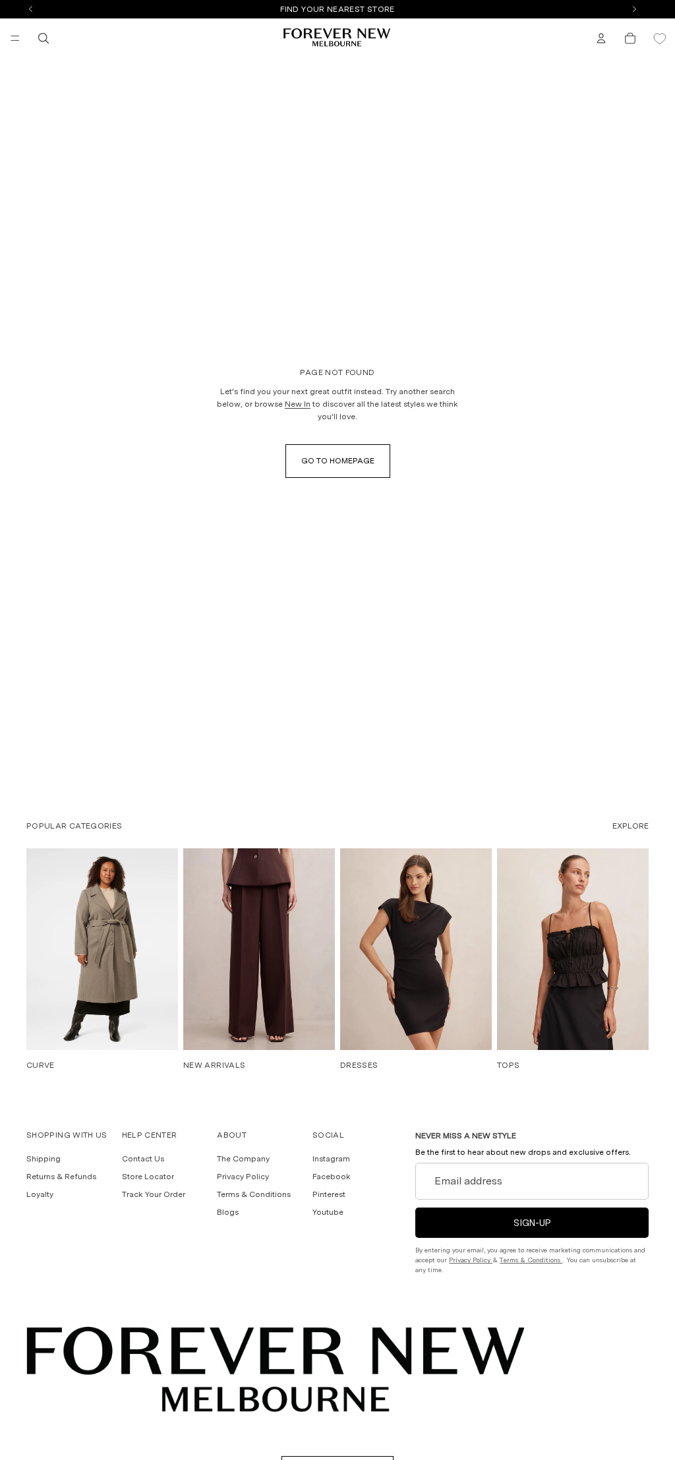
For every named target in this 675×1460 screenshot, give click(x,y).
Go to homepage (337, 460)
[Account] (601, 38)
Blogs (228, 1212)
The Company (243, 1158)
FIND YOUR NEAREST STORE (337, 9)
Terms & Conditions (254, 1194)
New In (297, 404)
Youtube (327, 1212)
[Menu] (15, 38)
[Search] (43, 38)
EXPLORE (630, 826)
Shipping (43, 1158)
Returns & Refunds (61, 1176)
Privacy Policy (243, 1176)
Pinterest (328, 1194)
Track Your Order (153, 1194)
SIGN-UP (532, 1222)
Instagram (331, 1158)
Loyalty (39, 1194)
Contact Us (143, 1158)
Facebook (331, 1176)
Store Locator (148, 1176)
